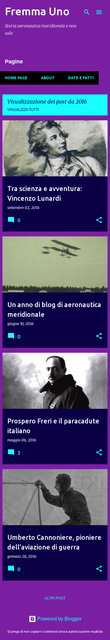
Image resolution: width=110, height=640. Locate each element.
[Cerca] (86, 12)
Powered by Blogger (59, 618)
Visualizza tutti (23, 110)
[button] (99, 220)
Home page (16, 78)
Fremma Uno (37, 11)
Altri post (55, 598)
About (48, 78)
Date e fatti (81, 78)
